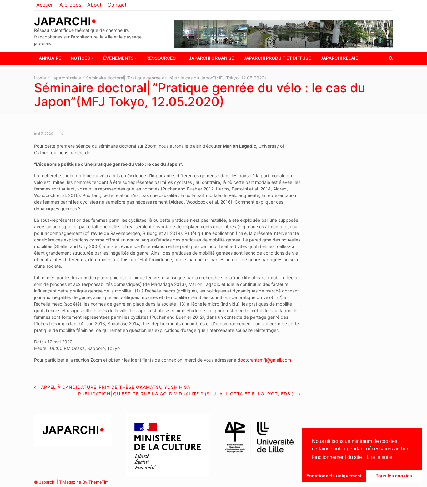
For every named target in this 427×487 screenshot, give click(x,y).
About (94, 5)
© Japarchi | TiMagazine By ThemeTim (71, 481)
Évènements (118, 58)
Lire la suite (379, 457)
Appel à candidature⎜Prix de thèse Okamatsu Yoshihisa (115, 387)
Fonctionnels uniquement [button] (334, 475)
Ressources (161, 58)
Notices (80, 58)
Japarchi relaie (339, 58)
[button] (391, 58)
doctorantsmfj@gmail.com (264, 360)
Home (40, 77)
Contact (117, 5)
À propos (70, 5)
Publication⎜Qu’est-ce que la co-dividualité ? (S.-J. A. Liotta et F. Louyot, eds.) (186, 393)
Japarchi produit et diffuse (277, 58)
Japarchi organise (211, 58)
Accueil (44, 5)
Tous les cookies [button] (394, 475)
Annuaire (50, 58)
